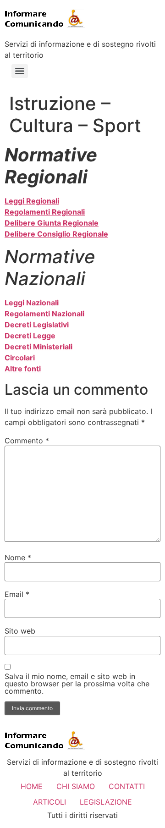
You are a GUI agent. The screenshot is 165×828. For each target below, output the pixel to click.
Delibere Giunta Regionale (52, 222)
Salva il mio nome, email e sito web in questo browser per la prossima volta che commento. (77, 684)
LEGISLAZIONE (106, 801)
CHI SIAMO (75, 786)
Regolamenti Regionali (45, 211)
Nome (18, 557)
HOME (32, 786)
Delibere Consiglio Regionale (56, 233)
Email (17, 594)
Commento (27, 440)
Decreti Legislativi (37, 324)
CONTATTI (127, 786)
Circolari (20, 357)
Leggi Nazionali (32, 302)
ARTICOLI (49, 801)
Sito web (20, 631)
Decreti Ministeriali (38, 346)
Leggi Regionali (32, 200)
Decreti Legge (30, 335)
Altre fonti (23, 368)
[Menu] (19, 71)
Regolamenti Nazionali (44, 313)
